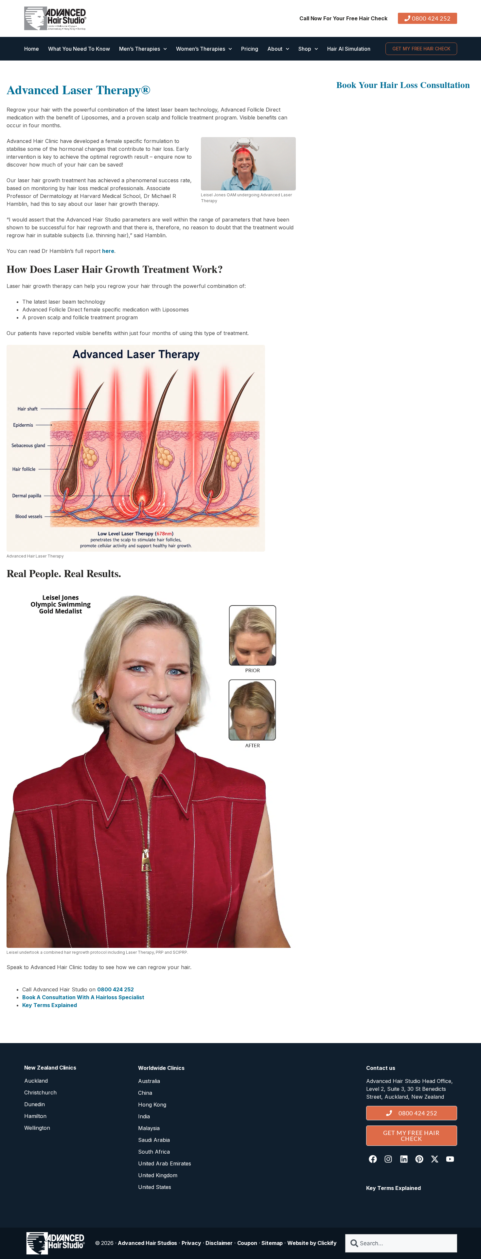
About (274, 48)
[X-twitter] (434, 1159)
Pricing (249, 48)
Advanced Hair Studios (147, 1243)
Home (31, 48)
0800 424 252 (115, 989)
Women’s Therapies (200, 48)
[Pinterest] (419, 1159)
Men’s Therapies (139, 48)
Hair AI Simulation (348, 48)
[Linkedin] (404, 1159)
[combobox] (401, 1243)
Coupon (247, 1243)
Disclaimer (219, 1243)
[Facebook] (373, 1159)
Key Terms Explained (49, 1005)
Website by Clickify (312, 1243)
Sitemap (272, 1243)
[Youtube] (450, 1159)
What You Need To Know (79, 48)
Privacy (191, 1243)
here (108, 251)
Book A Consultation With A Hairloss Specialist (83, 997)
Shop (304, 48)
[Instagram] (388, 1159)
